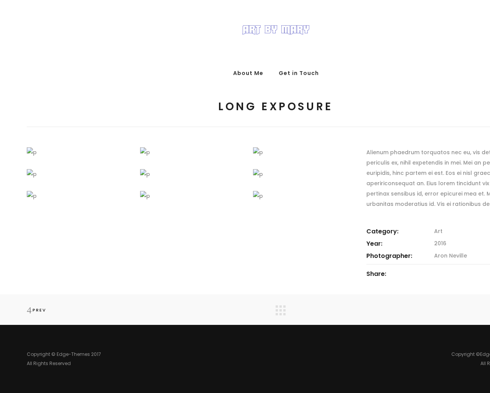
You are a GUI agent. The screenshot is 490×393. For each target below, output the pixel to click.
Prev (39, 310)
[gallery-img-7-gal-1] (78, 196)
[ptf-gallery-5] (191, 174)
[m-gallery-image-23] (304, 196)
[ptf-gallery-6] (304, 174)
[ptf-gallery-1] (78, 152)
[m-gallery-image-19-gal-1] (191, 196)
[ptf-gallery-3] (304, 152)
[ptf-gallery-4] (78, 174)
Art (438, 231)
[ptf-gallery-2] (191, 152)
